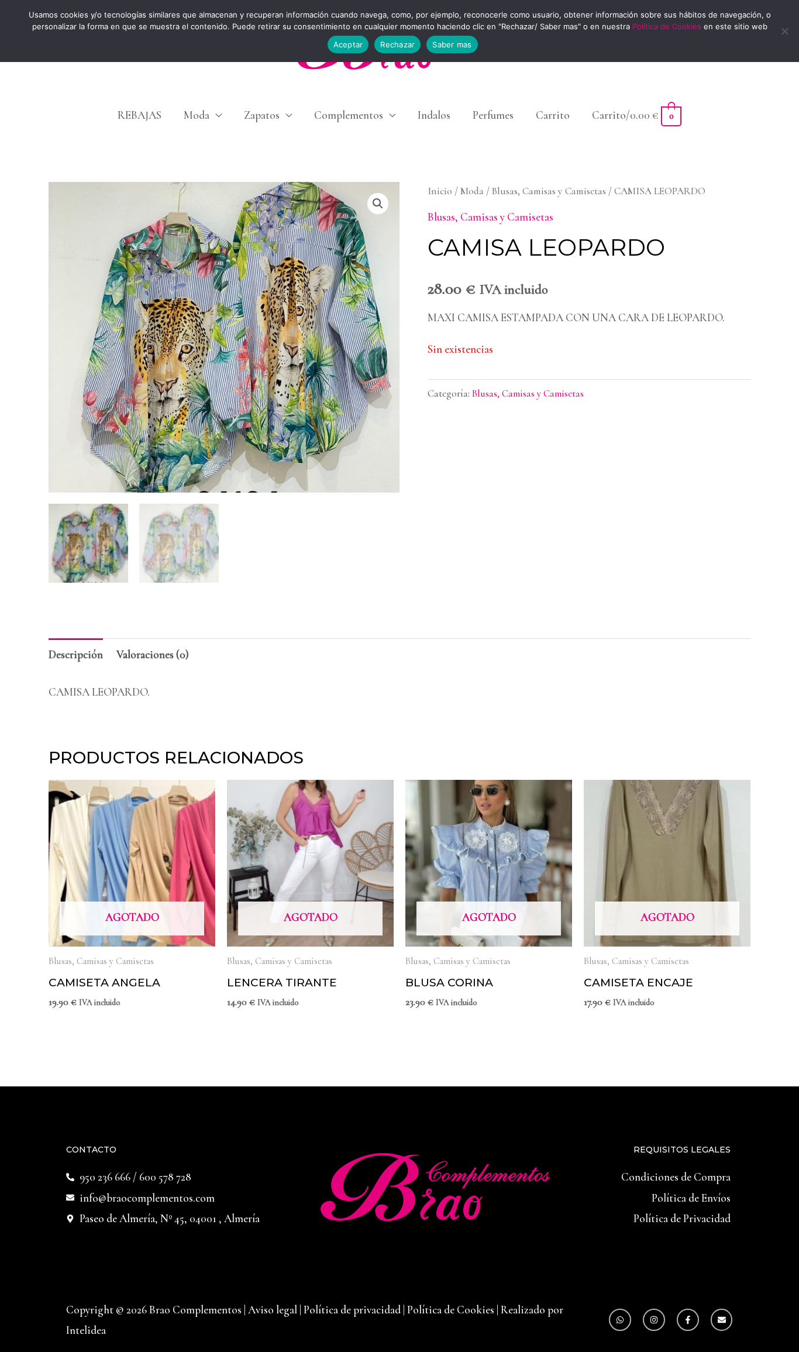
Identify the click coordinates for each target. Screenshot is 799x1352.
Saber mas (451, 44)
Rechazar (397, 44)
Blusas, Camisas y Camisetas (549, 191)
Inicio (440, 191)
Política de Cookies (450, 1309)
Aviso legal (273, 1309)
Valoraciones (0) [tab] (152, 654)
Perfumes (493, 115)
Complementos (348, 115)
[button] (377, 203)
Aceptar (348, 44)
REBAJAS (139, 115)
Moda (196, 115)
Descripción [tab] (76, 654)
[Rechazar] (784, 31)
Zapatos (262, 115)
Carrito (553, 115)
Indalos (434, 115)
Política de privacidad (353, 1309)
